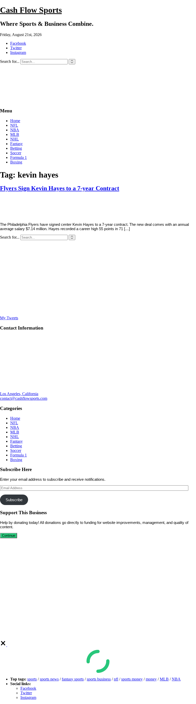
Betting (16, 148)
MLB (14, 134)
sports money (132, 679)
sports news (49, 679)
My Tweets (9, 318)
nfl (116, 679)
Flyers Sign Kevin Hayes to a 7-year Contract (59, 188)
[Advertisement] (98, 278)
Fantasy (16, 144)
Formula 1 (18, 157)
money (151, 679)
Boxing (16, 162)
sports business (99, 679)
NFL (14, 125)
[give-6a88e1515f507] (3, 645)
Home (15, 121)
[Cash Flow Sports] (98, 101)
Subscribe (14, 500)
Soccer (15, 153)
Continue (8, 535)
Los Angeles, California (19, 394)
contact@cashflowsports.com (23, 398)
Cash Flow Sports (31, 10)
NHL (14, 139)
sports (32, 679)
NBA (14, 130)
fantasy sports (73, 679)
